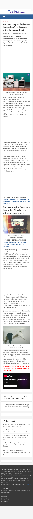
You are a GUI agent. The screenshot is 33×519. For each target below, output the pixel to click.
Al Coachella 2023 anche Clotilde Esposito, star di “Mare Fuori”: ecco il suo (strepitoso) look (15, 437)
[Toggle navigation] (3, 16)
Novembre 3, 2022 (8, 33)
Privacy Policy (5, 499)
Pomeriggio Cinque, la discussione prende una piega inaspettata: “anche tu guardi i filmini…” (16, 406)
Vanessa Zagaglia (20, 33)
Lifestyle (6, 21)
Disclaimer (4, 501)
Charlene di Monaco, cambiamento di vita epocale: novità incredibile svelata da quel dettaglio (15, 444)
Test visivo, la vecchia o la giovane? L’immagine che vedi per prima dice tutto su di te (16, 452)
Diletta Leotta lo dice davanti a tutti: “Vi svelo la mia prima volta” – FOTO (15, 398)
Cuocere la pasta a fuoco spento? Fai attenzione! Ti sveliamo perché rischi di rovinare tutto (16, 201)
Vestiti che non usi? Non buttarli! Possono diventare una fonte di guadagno (14, 244)
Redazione (4, 496)
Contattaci (28, 484)
